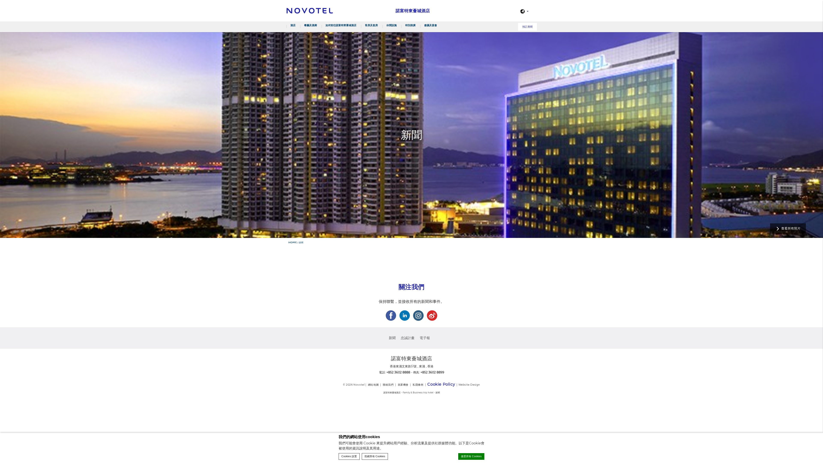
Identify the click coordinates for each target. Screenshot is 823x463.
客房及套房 (371, 25)
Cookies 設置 (349, 456)
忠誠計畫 (408, 338)
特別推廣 (410, 25)
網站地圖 (373, 384)
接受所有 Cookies (471, 456)
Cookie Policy (441, 384)
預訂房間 (527, 26)
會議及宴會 (430, 25)
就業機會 (403, 384)
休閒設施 (391, 25)
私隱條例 (418, 384)
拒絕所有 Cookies (375, 456)
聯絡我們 (388, 384)
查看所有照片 (790, 228)
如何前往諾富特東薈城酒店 (341, 25)
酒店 (293, 25)
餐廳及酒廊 (310, 25)
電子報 (425, 338)
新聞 (392, 338)
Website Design (469, 384)
